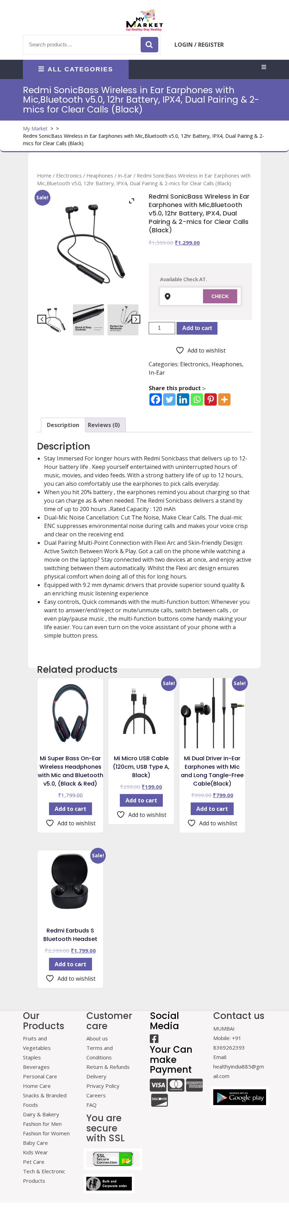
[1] (54, 319)
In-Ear (125, 175)
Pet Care (33, 1161)
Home (44, 175)
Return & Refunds (108, 1066)
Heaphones (99, 175)
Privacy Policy (102, 1085)
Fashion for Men (42, 1123)
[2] (88, 319)
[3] (123, 319)
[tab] (264, 67)
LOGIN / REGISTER (199, 45)
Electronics (69, 175)
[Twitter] (169, 399)
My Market (35, 128)
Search (149, 44)
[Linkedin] (183, 399)
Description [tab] (63, 425)
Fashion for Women (46, 1133)
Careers (96, 1095)
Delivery (96, 1076)
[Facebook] (155, 399)
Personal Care (40, 1076)
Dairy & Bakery (41, 1114)
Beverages (36, 1066)
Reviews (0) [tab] (104, 425)
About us (97, 1038)
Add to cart (197, 328)
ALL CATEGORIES (80, 69)
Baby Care (35, 1142)
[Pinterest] (210, 399)
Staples (32, 1057)
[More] (224, 399)
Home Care (37, 1085)
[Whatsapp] (197, 399)
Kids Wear (35, 1152)
